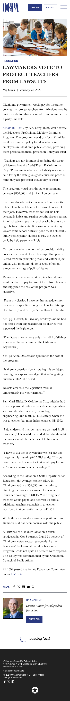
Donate (35, 7)
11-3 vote (16, 574)
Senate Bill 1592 (13, 128)
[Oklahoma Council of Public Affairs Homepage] (11, 7)
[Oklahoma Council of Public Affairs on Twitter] (8, 682)
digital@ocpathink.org (13, 671)
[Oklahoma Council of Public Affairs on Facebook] (4, 682)
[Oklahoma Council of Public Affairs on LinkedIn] (13, 682)
